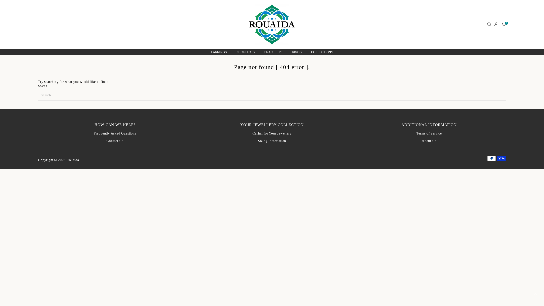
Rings (297, 52)
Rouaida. (73, 160)
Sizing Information (272, 141)
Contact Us (114, 141)
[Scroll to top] (535, 294)
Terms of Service (429, 133)
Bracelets (273, 52)
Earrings (219, 52)
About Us (429, 141)
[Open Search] (489, 24)
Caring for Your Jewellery (271, 133)
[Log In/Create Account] (496, 24)
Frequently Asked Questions (115, 133)
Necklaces (246, 52)
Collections (322, 52)
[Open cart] (504, 24)
